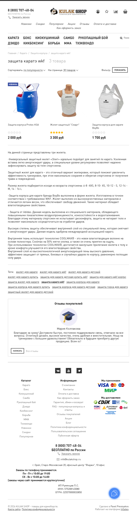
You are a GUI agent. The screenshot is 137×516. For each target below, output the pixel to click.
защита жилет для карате (23, 281)
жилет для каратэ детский (84, 271)
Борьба (54, 43)
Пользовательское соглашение (68, 431)
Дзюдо (13, 43)
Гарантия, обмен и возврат (68, 402)
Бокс (27, 38)
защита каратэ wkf (52, 281)
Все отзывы (32, 350)
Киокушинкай (47, 38)
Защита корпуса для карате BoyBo (107, 126)
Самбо (69, 38)
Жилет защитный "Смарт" (64, 124)
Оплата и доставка (104, 24)
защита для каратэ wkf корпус (108, 276)
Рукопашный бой (93, 38)
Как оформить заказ (68, 28)
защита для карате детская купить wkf (63, 276)
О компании (68, 385)
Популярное (56, 24)
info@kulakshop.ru (70, 459)
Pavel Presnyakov (119, 506)
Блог (68, 422)
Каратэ (13, 38)
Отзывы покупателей (68, 414)
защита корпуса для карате (83, 281)
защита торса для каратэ (112, 286)
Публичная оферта (68, 435)
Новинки (26, 24)
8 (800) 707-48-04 (21, 10)
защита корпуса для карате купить (29, 286)
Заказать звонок (21, 17)
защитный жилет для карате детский (30, 291)
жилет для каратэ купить (23, 276)
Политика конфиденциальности (68, 426)
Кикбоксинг (33, 43)
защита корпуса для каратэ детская (73, 286)
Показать (120, 69)
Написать (17, 351)
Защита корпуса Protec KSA (23, 124)
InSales (124, 509)
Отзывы (84, 24)
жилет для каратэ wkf (53, 271)
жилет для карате (27, 271)
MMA (67, 43)
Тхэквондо (84, 43)
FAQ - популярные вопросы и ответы (68, 408)
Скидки (40, 24)
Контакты (68, 389)
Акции (71, 24)
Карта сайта (14, 509)
